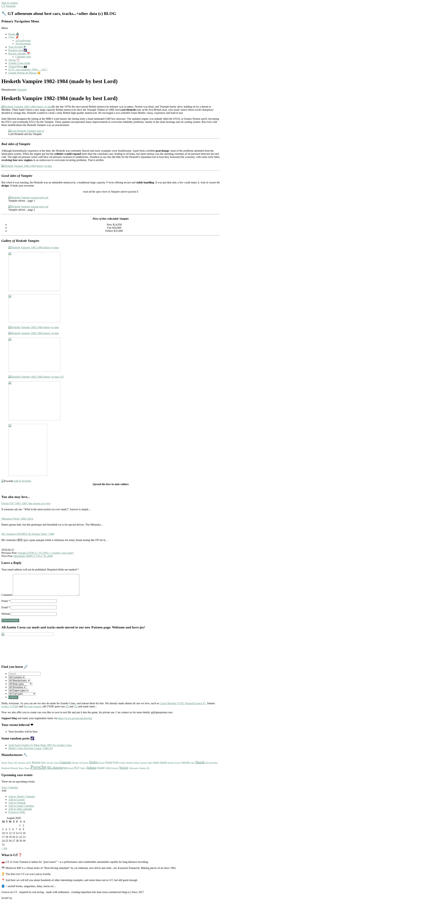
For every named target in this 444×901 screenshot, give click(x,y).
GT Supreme (8, 6)
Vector (123, 767)
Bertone (36, 762)
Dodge (93, 762)
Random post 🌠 (17, 50)
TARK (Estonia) (111, 768)
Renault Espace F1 (195, 703)
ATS (15, 763)
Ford (115, 762)
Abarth (4, 763)
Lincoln (185, 762)
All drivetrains (23, 43)
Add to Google (16, 799)
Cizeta (56, 763)
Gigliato (122, 763)
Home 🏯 (13, 34)
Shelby (83, 768)
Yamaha (142, 768)
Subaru (91, 767)
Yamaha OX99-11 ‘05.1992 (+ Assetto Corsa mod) (45, 552)
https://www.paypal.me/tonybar (75, 718)
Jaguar (163, 762)
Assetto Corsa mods (19, 63)
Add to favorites (22, 480)
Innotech (143, 763)
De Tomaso (83, 763)
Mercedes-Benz (212, 763)
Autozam (21, 763)
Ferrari (109, 762)
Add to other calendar (20, 808)
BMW (43, 763)
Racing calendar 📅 (19, 53)
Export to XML (16, 812)
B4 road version (32, 706)
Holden (136, 763)
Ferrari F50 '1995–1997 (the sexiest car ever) (25, 503)
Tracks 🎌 (14, 59)
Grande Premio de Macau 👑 (24, 72)
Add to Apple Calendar (21, 805)
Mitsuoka (14, 768)
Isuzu (156, 762)
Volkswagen (134, 768)
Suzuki (101, 767)
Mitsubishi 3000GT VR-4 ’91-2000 (33, 556)
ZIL (148, 768)
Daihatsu (75, 763)
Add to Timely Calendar (21, 796)
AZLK (28, 763)
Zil (67, 706)
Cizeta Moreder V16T (172, 703)
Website (5, 613)
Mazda (200, 762)
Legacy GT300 (9, 706)
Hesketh (22, 89)
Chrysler (49, 763)
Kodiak (171, 763)
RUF (77, 767)
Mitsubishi (5, 768)
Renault (70, 768)
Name (5, 600)
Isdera (150, 763)
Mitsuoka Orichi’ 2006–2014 (17, 518)
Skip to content (9, 2)
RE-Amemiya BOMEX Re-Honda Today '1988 (27, 533)
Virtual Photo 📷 (17, 66)
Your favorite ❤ (17, 46)
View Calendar (9, 787)
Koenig (177, 763)
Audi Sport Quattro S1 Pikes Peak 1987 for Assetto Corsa (40, 745)
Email (5, 607)
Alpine (10, 763)
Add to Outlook (17, 802)
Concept (65, 762)
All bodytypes (23, 40)
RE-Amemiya (57, 767)
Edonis (102, 763)
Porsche (38, 767)
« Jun (4, 848)
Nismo (21, 768)
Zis (76, 706)
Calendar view (23, 56)
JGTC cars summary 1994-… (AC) (27, 69)
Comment (6, 594)
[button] (3, 790)
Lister (192, 763)
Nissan (27, 768)
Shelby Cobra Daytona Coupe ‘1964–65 (30, 748)
